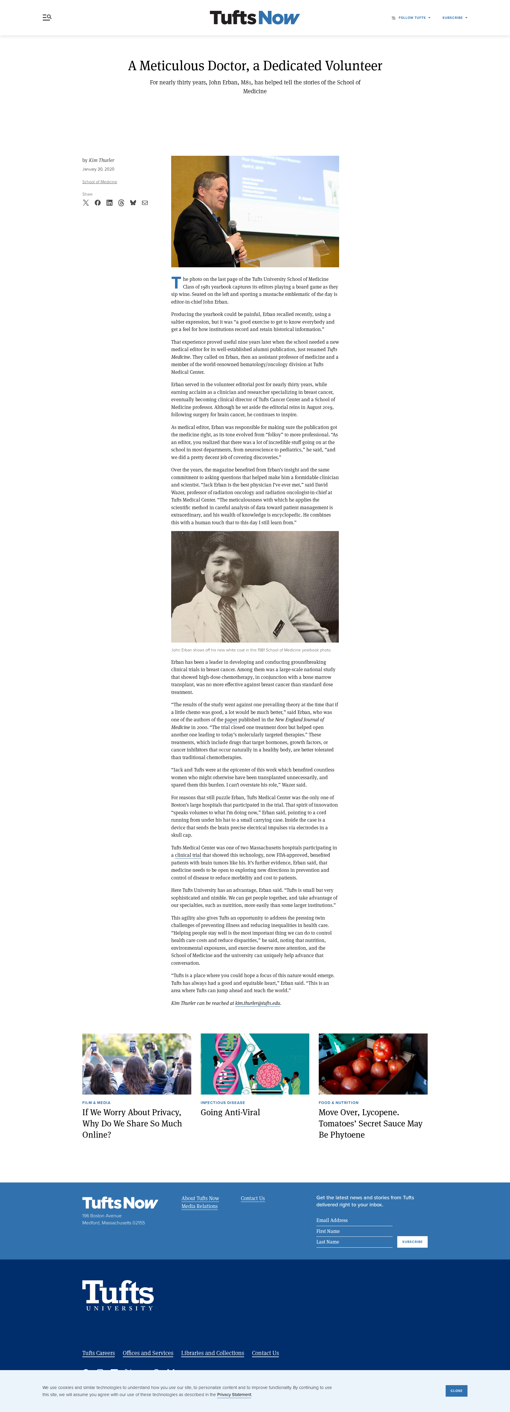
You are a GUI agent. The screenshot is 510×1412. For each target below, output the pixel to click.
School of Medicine (99, 182)
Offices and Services (148, 1353)
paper (231, 719)
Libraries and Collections (212, 1353)
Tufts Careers (98, 1353)
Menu (48, 18)
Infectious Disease (223, 1103)
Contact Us (253, 1198)
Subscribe (452, 17)
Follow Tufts (412, 17)
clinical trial (188, 854)
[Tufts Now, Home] (255, 17)
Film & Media (96, 1103)
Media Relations (200, 1206)
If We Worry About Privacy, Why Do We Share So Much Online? (132, 1123)
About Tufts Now (200, 1198)
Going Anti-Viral (230, 1112)
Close (456, 1390)
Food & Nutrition (339, 1103)
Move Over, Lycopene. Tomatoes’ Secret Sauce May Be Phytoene (371, 1123)
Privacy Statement (234, 1394)
